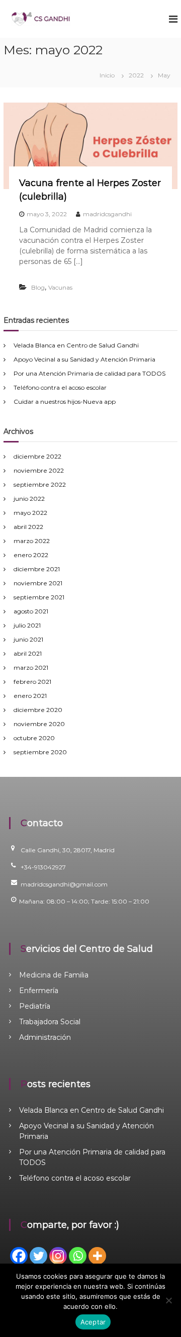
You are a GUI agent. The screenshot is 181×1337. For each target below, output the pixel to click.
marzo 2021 (31, 667)
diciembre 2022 (37, 456)
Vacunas (60, 287)
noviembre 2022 (39, 470)
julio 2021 (27, 625)
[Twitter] (38, 1256)
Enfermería (38, 990)
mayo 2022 (30, 512)
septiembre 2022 (40, 484)
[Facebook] (19, 1256)
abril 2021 (28, 653)
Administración (45, 1037)
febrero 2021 (32, 681)
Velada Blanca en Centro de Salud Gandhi (76, 345)
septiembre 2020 (40, 752)
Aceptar (93, 1322)
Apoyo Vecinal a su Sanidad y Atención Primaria (84, 359)
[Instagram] (58, 1256)
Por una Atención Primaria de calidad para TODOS (89, 373)
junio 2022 (29, 498)
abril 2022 (28, 526)
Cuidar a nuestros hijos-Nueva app (65, 401)
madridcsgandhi (107, 214)
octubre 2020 (34, 738)
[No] (168, 1300)
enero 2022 (31, 555)
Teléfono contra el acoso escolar (60, 387)
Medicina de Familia (53, 974)
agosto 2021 (31, 611)
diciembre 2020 (38, 710)
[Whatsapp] (77, 1256)
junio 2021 (28, 639)
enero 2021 (30, 695)
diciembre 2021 (37, 569)
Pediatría (34, 1006)
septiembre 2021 (39, 597)
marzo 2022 (32, 541)
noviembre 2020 (39, 724)
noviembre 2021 (38, 583)
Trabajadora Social (49, 1021)
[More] (97, 1256)
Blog (38, 287)
